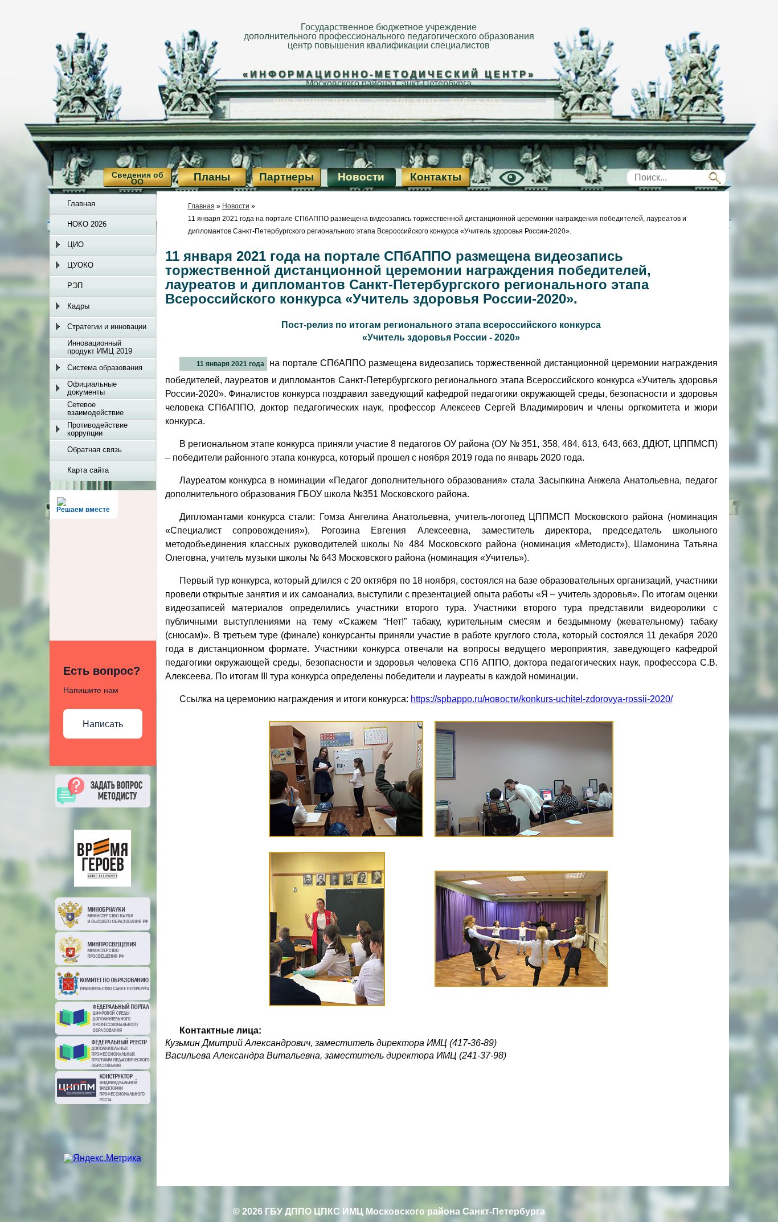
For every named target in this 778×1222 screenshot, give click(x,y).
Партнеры (286, 177)
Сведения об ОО (137, 178)
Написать (103, 724)
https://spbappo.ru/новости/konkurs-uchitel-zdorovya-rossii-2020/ (542, 699)
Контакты (435, 177)
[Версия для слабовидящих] (499, 187)
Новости (361, 177)
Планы (212, 177)
